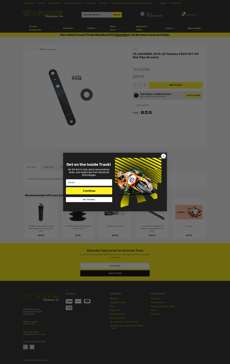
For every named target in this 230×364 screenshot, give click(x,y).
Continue (89, 191)
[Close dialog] (163, 156)
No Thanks (89, 199)
